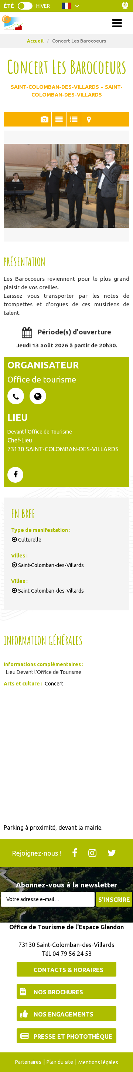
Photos (44, 119)
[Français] (71, 8)
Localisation (88, 119)
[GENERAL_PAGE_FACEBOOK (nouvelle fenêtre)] (15, 475)
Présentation (59, 119)
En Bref (73, 119)
